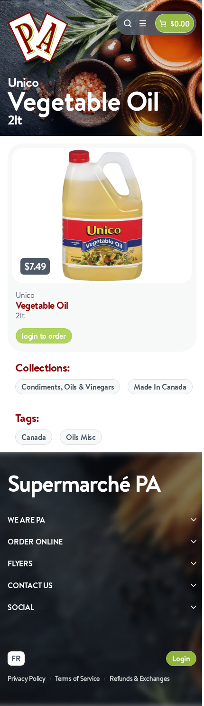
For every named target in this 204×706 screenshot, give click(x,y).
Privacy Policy (27, 678)
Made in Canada (160, 387)
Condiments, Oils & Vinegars (67, 387)
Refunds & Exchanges (139, 678)
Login (181, 658)
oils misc (81, 437)
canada (33, 437)
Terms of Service (77, 678)
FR (16, 658)
